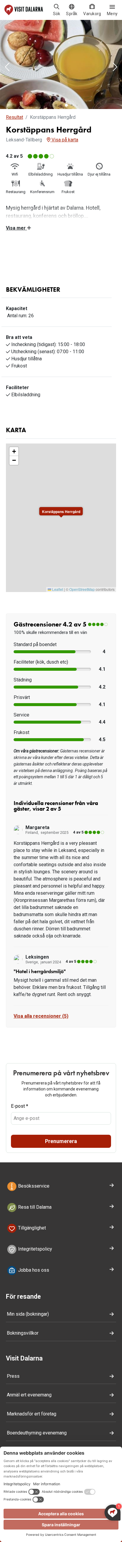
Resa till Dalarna (34, 1207)
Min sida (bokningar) (28, 1314)
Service (21, 715)
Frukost (21, 732)
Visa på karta (64, 140)
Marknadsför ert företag (31, 1414)
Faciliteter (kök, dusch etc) (41, 662)
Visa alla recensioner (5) (41, 1016)
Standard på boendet (35, 644)
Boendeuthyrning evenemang (37, 1433)
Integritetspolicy (34, 1249)
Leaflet (57, 589)
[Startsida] (23, 10)
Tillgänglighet (31, 1228)
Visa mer (16, 228)
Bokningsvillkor (22, 1333)
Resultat (14, 117)
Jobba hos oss (33, 1270)
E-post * (19, 1106)
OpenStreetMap (82, 589)
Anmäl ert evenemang (29, 1395)
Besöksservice (33, 1186)
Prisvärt (22, 697)
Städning (23, 680)
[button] (7, 67)
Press (13, 1376)
